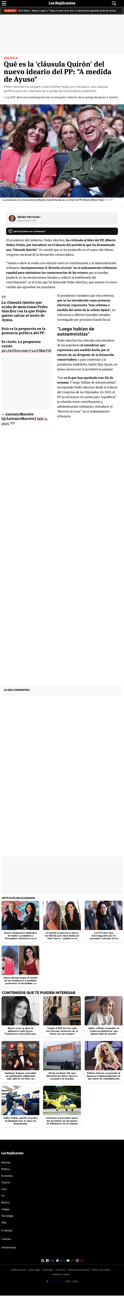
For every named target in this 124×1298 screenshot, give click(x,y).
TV (2, 1198)
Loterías (6, 1241)
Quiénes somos (18, 1272)
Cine (3, 1191)
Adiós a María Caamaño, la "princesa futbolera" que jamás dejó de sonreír (103, 1033)
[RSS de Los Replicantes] (42, 1263)
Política (5, 1171)
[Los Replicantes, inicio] (62, 3)
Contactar (60, 1272)
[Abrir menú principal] (4, 3)
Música (5, 1205)
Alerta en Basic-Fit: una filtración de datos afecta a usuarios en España (62, 1078)
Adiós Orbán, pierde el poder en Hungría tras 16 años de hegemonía (20, 1123)
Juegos (5, 1211)
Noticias (5, 1164)
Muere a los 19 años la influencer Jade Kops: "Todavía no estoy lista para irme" (20, 1033)
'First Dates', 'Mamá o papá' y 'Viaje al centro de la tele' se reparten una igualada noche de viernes (61, 12)
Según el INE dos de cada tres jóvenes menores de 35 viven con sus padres (62, 1033)
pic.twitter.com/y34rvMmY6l (26, 353)
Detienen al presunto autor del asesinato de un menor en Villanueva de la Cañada (62, 1123)
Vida (3, 1225)
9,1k (72, 1263)
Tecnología (7, 1218)
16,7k (62, 1263)
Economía (7, 1178)
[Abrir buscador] (114, 3)
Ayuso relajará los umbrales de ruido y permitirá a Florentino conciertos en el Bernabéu (20, 938)
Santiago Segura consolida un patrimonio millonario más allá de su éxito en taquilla (20, 1078)
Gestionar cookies (61, 1276)
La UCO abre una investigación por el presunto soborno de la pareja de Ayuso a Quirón (62, 99)
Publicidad (47, 1272)
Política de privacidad (78, 1272)
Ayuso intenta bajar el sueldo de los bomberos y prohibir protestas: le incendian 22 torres (20, 983)
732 (81, 1263)
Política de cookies (101, 1272)
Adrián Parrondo (28, 219)
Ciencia (5, 1185)
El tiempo (6, 1233)
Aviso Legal (34, 1272)
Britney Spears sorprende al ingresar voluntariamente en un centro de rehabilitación (103, 1078)
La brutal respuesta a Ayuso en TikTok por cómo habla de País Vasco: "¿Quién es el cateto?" (62, 938)
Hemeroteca (8, 1250)
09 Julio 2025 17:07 (27, 222)
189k (51, 1263)
